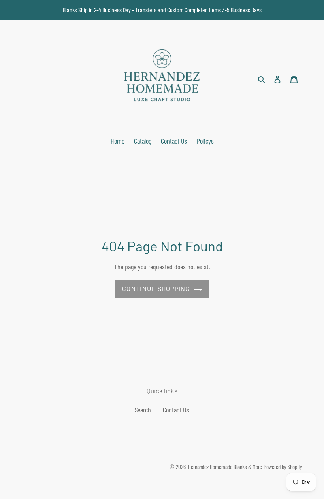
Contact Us (176, 409)
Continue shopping (156, 288)
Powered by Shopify (283, 466)
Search (143, 409)
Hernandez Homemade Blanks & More (225, 466)
